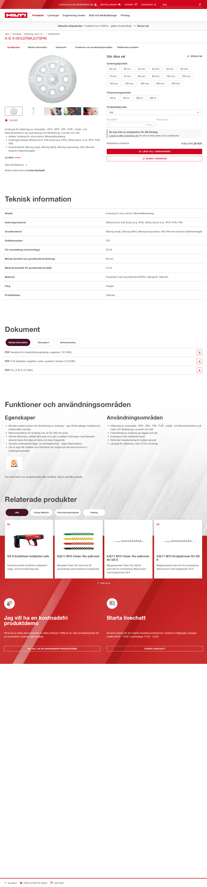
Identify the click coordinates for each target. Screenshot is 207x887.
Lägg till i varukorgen (156, 151)
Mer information (14, 165)
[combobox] (181, 4)
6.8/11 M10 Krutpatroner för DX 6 (178, 557)
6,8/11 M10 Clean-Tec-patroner (78, 556)
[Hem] (16, 15)
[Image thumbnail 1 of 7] (14, 111)
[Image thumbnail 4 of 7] (72, 111)
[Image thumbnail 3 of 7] (53, 111)
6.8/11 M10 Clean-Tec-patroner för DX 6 (128, 557)
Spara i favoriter (156, 158)
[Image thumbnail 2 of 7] (33, 111)
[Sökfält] (199, 4)
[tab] (13, 47)
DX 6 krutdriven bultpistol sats (28, 556)
